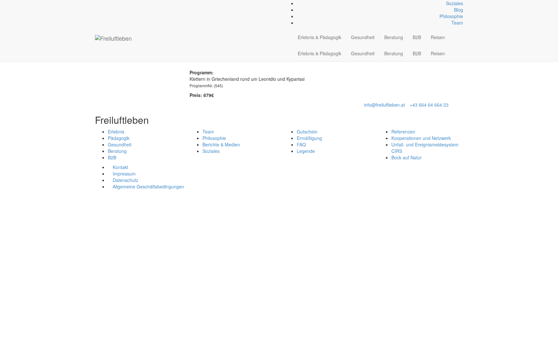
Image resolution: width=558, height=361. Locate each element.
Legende (306, 151)
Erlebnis (116, 131)
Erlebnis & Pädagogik (319, 37)
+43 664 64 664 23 (429, 104)
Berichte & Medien (221, 144)
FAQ (301, 144)
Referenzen (403, 131)
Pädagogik (118, 138)
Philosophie (451, 16)
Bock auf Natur (406, 157)
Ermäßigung (309, 138)
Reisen (438, 37)
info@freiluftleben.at (384, 104)
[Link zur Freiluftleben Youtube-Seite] (107, 3)
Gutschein (307, 131)
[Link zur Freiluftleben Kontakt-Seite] (96, 3)
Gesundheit (363, 37)
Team (457, 22)
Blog (458, 9)
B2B (417, 37)
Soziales (454, 3)
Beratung (393, 37)
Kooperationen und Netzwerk (421, 138)
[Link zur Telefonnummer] (100, 3)
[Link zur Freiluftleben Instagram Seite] (104, 3)
